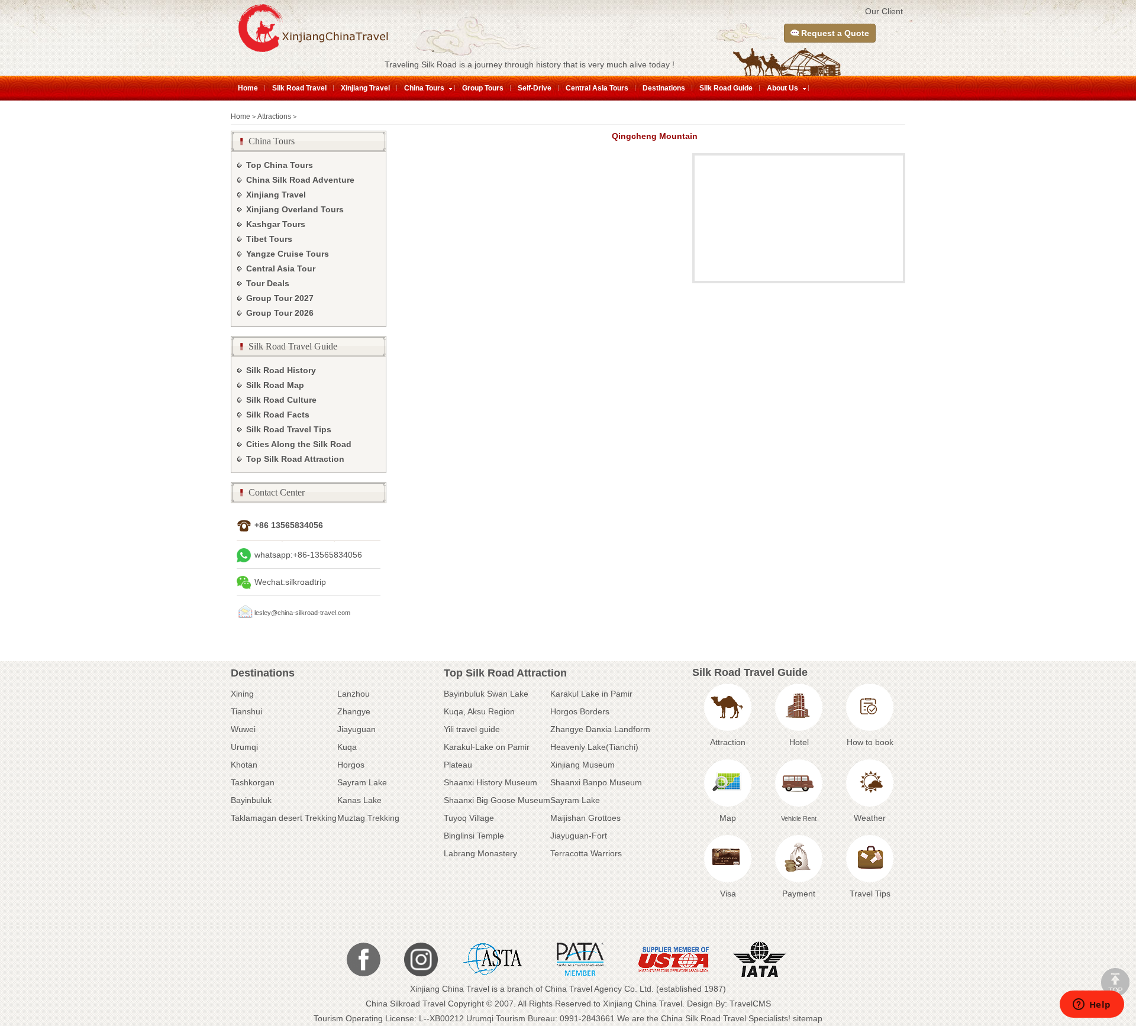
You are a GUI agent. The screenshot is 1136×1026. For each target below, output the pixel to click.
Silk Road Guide (726, 88)
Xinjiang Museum (582, 764)
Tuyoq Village (469, 818)
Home (248, 88)
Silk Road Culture (281, 399)
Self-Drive (534, 88)
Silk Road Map (275, 385)
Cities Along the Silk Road (298, 444)
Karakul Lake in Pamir (591, 693)
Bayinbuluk (251, 800)
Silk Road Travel (299, 88)
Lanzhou (353, 693)
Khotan (244, 764)
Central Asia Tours (597, 88)
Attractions (274, 116)
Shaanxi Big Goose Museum (497, 800)
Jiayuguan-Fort (578, 835)
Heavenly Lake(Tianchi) (594, 747)
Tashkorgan (253, 782)
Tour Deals (267, 283)
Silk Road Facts (277, 414)
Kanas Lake (359, 800)
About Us (782, 88)
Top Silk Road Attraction (295, 459)
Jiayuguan (356, 729)
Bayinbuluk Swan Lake (486, 693)
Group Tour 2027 (280, 298)
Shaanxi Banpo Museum (596, 782)
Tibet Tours (269, 239)
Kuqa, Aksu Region (479, 711)
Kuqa (347, 747)
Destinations (664, 88)
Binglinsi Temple (474, 835)
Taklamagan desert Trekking (284, 818)
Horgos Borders (579, 711)
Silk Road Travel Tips (288, 429)
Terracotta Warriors (586, 853)
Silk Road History (281, 370)
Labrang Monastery (480, 853)
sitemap (807, 1018)
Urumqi (244, 747)
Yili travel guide (472, 729)
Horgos (350, 764)
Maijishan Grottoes (585, 818)
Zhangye (353, 711)
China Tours (424, 88)
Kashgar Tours (275, 224)
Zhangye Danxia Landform (600, 729)
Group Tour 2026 (280, 313)
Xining (242, 693)
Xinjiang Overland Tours (295, 209)
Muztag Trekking (368, 818)
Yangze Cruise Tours (287, 253)
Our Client (884, 11)
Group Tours (483, 88)
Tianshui (246, 711)
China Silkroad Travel (406, 1003)
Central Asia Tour (280, 268)
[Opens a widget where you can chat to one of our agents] (1091, 1005)
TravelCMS (750, 1003)
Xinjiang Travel (365, 88)
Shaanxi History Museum (490, 782)
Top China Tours (279, 165)
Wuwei (243, 729)
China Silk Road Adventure (300, 180)
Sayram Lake (362, 782)
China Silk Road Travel (703, 1018)
